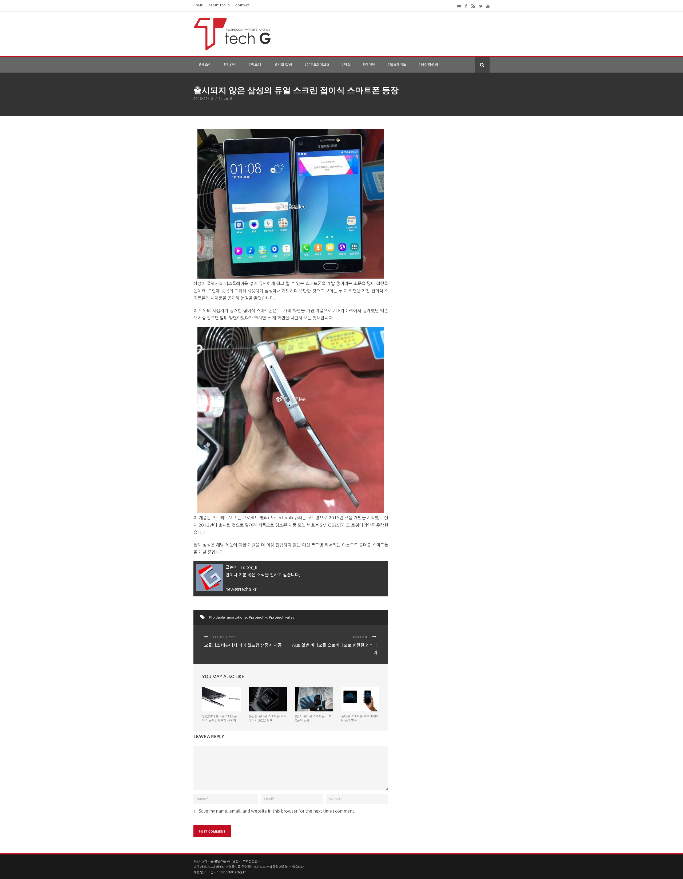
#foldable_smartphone (228, 617)
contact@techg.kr (232, 872)
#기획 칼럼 (283, 64)
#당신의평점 (428, 64)
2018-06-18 (203, 98)
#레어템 (369, 64)
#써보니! (255, 64)
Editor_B (225, 98)
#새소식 (205, 64)
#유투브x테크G (316, 64)
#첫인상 (230, 64)
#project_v (258, 617)
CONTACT (242, 5)
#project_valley (281, 617)
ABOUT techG (219, 5)
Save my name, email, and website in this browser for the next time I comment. (277, 811)
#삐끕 (346, 64)
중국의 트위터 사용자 (240, 291)
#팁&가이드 (396, 64)
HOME (198, 5)
